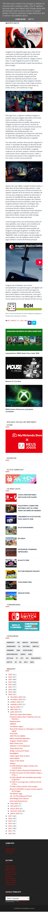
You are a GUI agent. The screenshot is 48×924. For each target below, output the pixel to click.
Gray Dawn (14, 733)
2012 (10, 828)
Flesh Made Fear (25, 582)
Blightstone (23, 560)
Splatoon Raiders (25, 527)
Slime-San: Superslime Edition (21, 714)
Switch (9, 662)
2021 (10, 687)
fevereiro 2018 (16, 811)
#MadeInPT (10, 642)
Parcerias (9, 853)
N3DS (30, 654)
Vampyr (12, 763)
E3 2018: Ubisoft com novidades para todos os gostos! (25, 778)
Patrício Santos (11, 880)
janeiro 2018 (15, 813)
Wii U (25, 662)
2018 (10, 694)
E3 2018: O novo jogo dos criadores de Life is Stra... (25, 783)
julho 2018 (14, 709)
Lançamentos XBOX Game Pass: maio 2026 (22, 353)
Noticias (10, 658)
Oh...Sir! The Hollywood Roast (21, 796)
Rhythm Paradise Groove (29, 571)
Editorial (26, 646)
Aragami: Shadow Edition (19, 741)
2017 (10, 816)
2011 (10, 831)
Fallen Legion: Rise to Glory (20, 756)
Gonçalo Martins (11, 872)
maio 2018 (14, 803)
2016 (10, 818)
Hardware (10, 650)
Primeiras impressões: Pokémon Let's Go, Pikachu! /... (25, 718)
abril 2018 (14, 806)
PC (18, 320)
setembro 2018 (16, 704)
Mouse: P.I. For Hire (13, 381)
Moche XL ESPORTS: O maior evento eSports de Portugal (26, 790)
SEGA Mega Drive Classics (19, 798)
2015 (10, 821)
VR (15, 662)
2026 (10, 674)
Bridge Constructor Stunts (19, 751)
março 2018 (14, 808)
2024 (10, 679)
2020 (10, 689)
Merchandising (12, 654)
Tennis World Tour (16, 748)
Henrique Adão (11, 874)
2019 (10, 692)
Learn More (20, 19)
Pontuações (10, 851)
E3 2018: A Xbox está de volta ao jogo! (23, 786)
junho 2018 (14, 712)
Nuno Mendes (11, 878)
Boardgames (11, 646)
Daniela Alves (10, 868)
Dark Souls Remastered (18, 801)
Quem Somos (11, 849)
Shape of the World (17, 761)
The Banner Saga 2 (16, 726)
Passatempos (35, 658)
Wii (20, 662)
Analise (13, 320)
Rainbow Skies (15, 721)
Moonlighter (14, 753)
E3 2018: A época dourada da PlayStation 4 (25, 770)
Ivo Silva (9, 876)
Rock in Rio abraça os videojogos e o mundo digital (26, 730)
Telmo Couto (10, 884)
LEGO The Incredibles (17, 736)
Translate (23, 901)
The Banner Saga (16, 793)
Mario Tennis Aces (16, 743)
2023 (10, 682)
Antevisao (34, 642)
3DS (18, 642)
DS (19, 646)
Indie (18, 650)
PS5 (27, 658)
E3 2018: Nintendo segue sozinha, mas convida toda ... (24, 767)
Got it (31, 19)
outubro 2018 (15, 702)
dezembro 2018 (16, 697)
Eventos (36, 646)
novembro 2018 (16, 699)
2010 (10, 833)
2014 (10, 823)
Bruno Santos (10, 866)
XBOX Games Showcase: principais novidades (19, 410)
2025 (10, 677)
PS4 (22, 320)
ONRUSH (13, 724)
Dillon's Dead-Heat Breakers (20, 738)
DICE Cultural (10, 870)
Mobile (23, 654)
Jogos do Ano (27, 650)
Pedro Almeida (11, 882)
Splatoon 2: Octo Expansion (20, 746)
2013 (10, 826)
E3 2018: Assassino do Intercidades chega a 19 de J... (26, 774)
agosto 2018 (15, 707)
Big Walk (21, 538)
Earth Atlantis (15, 758)
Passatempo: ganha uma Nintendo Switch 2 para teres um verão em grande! (29, 508)
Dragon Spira (24, 593)
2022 (10, 684)
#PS (8, 320)
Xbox (26, 320)
